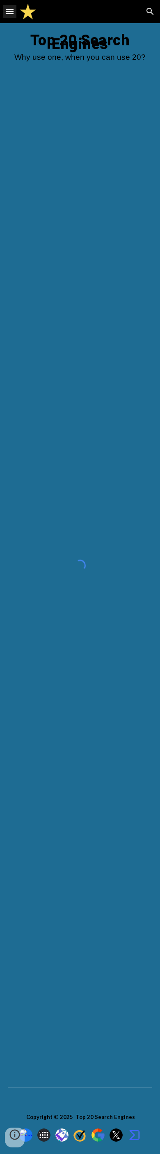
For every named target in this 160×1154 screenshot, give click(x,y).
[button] (10, 11)
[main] (80, 50)
